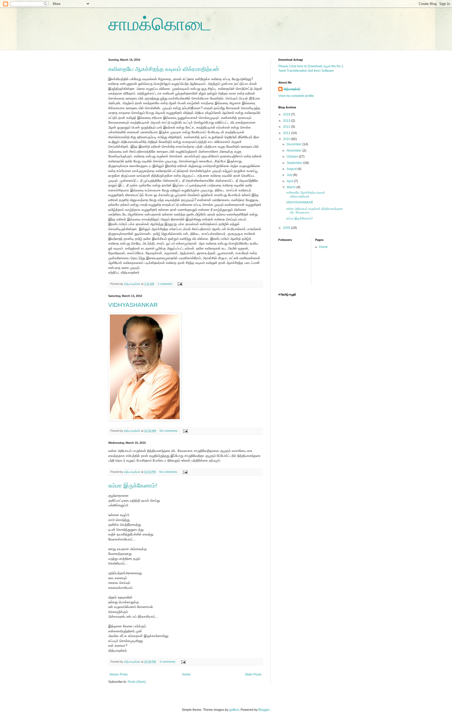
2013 (287, 121)
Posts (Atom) (137, 682)
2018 (287, 114)
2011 (287, 133)
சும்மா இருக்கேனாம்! (132, 485)
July (290, 175)
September (295, 163)
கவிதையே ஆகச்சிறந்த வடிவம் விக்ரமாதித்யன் (163, 69)
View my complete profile (296, 96)
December (294, 144)
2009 (287, 228)
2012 (287, 127)
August (292, 169)
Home (186, 674)
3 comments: (168, 661)
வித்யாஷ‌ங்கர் (292, 89)
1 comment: (165, 283)
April (290, 181)
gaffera (234, 710)
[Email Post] (179, 283)
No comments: (169, 430)
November (294, 150)
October (293, 156)
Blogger (263, 710)
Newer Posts (119, 674)
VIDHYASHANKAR (133, 305)
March (291, 187)
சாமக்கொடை (159, 24)
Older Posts (253, 674)
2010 (287, 139)
